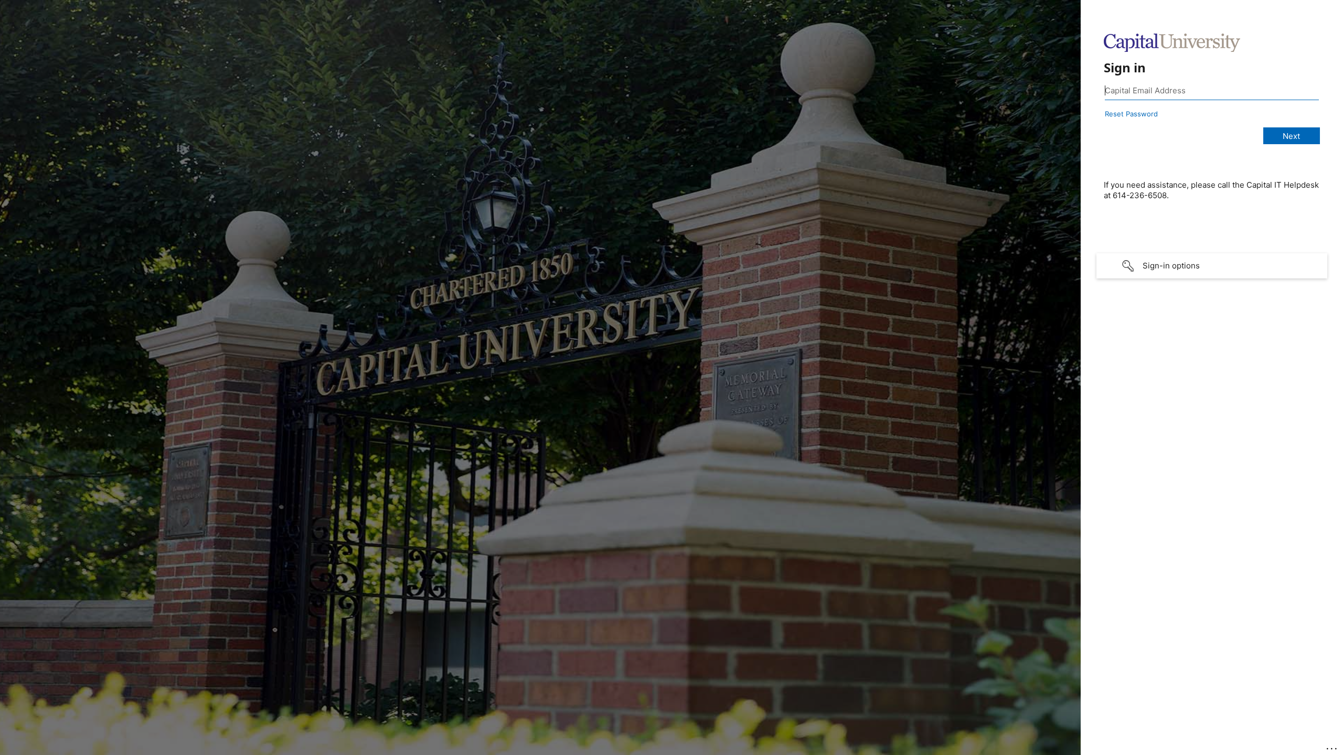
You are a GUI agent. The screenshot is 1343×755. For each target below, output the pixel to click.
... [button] (1332, 746)
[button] (1211, 265)
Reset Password (1131, 114)
